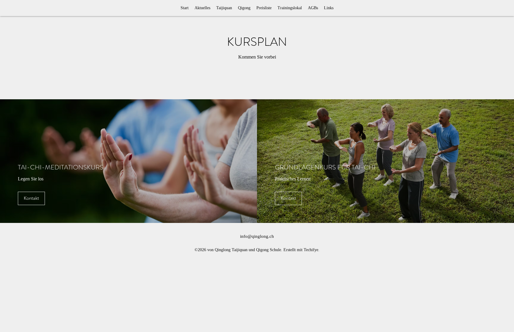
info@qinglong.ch (257, 236)
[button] (244, 8)
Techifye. (311, 250)
